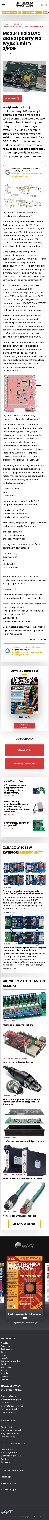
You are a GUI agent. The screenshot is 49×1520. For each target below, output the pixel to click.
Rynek (3, 1364)
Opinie (4, 1352)
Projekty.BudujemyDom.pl (12, 1399)
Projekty (4, 1343)
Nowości (4, 1358)
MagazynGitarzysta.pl (11, 1430)
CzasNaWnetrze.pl (9, 1412)
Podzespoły (6, 1346)
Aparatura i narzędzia (10, 1361)
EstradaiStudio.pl (8, 1436)
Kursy (3, 1355)
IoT (19, 12)
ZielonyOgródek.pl (9, 1409)
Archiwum (5, 1370)
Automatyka (6, 1367)
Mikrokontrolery (9, 12)
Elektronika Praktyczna (11, 1456)
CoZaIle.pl (5, 1402)
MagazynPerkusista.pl (10, 1433)
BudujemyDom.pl (8, 1396)
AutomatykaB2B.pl (9, 1452)
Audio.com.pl (6, 1427)
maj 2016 (24, 717)
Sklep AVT (5, 1379)
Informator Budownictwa (12, 1406)
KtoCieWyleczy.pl (8, 1489)
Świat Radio (6, 1462)
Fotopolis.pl (6, 1477)
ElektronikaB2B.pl (8, 1449)
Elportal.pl (5, 1459)
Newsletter (6, 1376)
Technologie (6, 1349)
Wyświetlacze (28, 12)
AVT (35, 1516)
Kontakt (4, 1373)
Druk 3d (38, 12)
